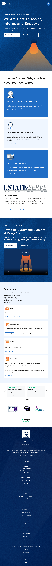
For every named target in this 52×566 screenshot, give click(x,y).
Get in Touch (23, 245)
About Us (9, 112)
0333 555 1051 (9, 351)
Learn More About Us (10, 245)
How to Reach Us (12, 144)
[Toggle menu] (48, 4)
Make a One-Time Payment (30, 34)
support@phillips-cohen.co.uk (13, 316)
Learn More (9, 209)
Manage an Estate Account (12, 34)
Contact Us (10, 173)
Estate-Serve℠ (20, 209)
